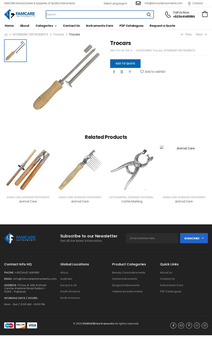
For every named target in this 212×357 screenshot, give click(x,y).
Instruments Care (99, 26)
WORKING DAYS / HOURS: (21, 298)
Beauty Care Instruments (128, 272)
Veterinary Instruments (127, 291)
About (24, 26)
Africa (64, 272)
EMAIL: (8, 279)
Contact (198, 3)
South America (70, 291)
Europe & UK (68, 285)
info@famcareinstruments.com (35, 279)
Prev (188, 34)
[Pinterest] (130, 71)
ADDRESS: (10, 285)
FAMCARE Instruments (98, 323)
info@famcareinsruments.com (163, 3)
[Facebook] (114, 71)
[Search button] (149, 14)
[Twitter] (122, 71)
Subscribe (191, 238)
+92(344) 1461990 (27, 273)
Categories (44, 26)
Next (199, 34)
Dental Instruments (124, 279)
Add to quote (125, 63)
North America (70, 298)
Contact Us (71, 26)
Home (9, 26)
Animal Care (14, 197)
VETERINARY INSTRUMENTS (30, 34)
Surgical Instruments (126, 285)
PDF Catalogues (131, 26)
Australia (66, 279)
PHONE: (9, 273)
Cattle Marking (118, 197)
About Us (166, 272)
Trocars (58, 34)
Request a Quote (162, 26)
